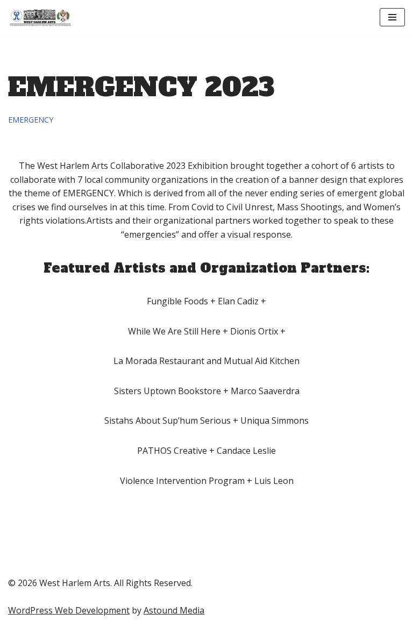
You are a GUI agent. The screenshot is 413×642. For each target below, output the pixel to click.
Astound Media (174, 610)
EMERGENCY (30, 120)
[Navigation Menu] (392, 17)
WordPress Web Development (69, 610)
